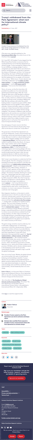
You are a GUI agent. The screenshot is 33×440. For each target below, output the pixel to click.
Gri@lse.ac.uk (9, 404)
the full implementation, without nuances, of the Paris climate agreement (16, 236)
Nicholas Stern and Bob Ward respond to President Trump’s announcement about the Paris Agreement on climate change (17, 322)
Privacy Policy (16, 432)
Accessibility (5, 391)
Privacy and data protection (10, 393)
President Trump (7, 348)
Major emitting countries (17, 332)
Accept (13, 437)
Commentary (5, 28)
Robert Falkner (12, 304)
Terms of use (5, 395)
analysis (8, 183)
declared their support (12, 207)
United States (17, 348)
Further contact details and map (11, 418)
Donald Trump (16, 341)
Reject (22, 437)
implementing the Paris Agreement (11, 344)
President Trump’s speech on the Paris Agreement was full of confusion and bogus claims (16, 316)
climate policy (6, 341)
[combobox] (13, 10)
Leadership (5, 332)
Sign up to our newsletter (16, 378)
